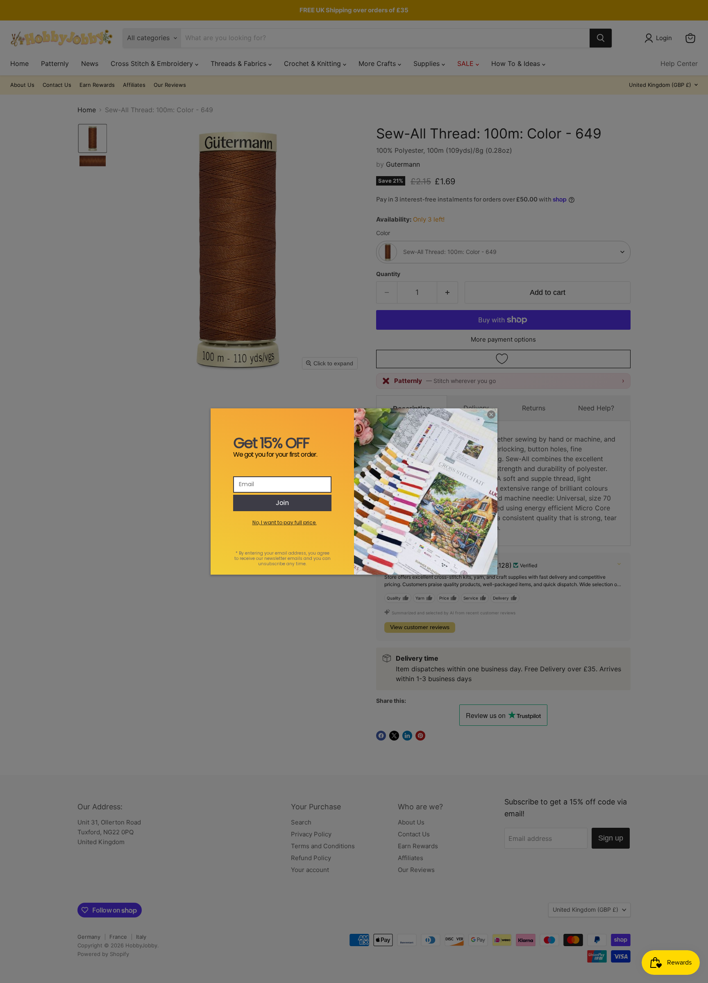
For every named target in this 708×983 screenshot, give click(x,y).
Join (282, 502)
